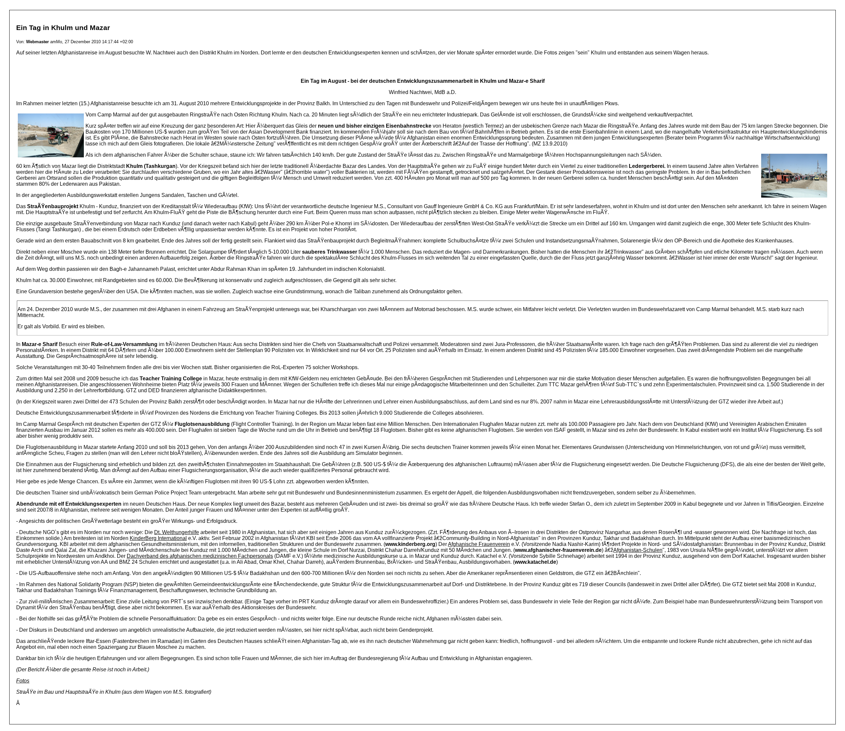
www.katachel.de (535, 562)
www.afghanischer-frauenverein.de (558, 550)
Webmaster (37, 41)
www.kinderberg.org (410, 544)
